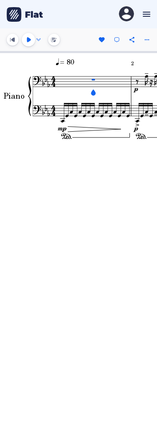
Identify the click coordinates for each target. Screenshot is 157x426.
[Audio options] (38, 39)
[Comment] (116, 39)
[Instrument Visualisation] (54, 40)
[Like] (101, 39)
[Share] (132, 39)
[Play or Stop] (28, 39)
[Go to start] (12, 40)
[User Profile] (126, 14)
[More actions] (147, 39)
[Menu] (145, 14)
